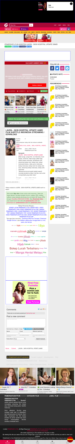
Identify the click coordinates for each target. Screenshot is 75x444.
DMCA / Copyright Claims (38, 364)
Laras (31, 240)
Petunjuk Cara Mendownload (18, 123)
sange (44, 231)
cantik (16, 240)
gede (31, 225)
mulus (39, 236)
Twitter (29, 46)
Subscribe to (10, 339)
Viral (28, 255)
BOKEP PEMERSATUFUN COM (37, 215)
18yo (41, 225)
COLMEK (11, 32)
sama (28, 225)
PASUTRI (38, 32)
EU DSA (51, 364)
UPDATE (43, 145)
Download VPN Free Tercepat (30, 218)
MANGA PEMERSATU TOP (18, 213)
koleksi (20, 236)
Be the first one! (30, 313)
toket (25, 225)
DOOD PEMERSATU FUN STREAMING (56, 429)
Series (24, 29)
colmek (22, 231)
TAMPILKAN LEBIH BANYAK (12, 182)
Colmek (27, 244)
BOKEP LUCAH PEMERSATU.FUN (19, 207)
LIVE (29, 32)
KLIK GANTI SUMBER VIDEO (36, 63)
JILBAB (25, 32)
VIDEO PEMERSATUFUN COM (29, 209)
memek (13, 231)
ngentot (43, 236)
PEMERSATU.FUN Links (37, 429)
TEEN (58, 32)
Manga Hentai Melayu (29, 252)
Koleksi (32, 244)
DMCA (64, 25)
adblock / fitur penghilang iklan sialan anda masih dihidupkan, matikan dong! (31, 119)
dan (12, 236)
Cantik (14, 252)
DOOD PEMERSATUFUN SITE (36, 213)
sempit (12, 240)
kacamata (37, 231)
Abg (25, 240)
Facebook (23, 46)
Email (21, 331)
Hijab (20, 244)
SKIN (33, 145)
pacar (35, 236)
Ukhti (29, 240)
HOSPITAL (38, 145)
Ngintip (37, 244)
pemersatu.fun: (11, 202)
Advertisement (48, 357)
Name (8, 331)
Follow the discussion (44, 309)
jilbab (27, 236)
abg (31, 231)
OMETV (33, 32)
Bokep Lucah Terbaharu (24, 248)
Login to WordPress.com (38, 329)
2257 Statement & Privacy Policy (17, 364)
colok (15, 225)
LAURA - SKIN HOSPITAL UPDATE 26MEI (30, 155)
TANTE (54, 32)
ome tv (38, 240)
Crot (35, 244)
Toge (34, 240)
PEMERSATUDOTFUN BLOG (19, 357)
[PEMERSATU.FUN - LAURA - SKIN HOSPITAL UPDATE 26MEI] (6, 25)
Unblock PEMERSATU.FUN (28, 361)
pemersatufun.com (31, 201)
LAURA (28, 145)
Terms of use (43, 361)
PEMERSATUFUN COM (26, 217)
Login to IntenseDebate (27, 329)
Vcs (44, 252)
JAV (22, 32)
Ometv (41, 248)
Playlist (64, 29)
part (41, 231)
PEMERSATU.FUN (21, 145)
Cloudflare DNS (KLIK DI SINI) (20, 199)
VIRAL (70, 32)
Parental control (11, 361)
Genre (16, 29)
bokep (32, 236)
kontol (34, 225)
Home (9, 29)
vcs (12, 225)
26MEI (17, 147)
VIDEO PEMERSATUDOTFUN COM (16, 215)
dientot (22, 225)
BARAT (6, 32)
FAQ (69, 25)
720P (55, 25)
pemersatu (15, 236)
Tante (45, 248)
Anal (11, 252)
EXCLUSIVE (17, 32)
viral (21, 240)
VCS (67, 32)
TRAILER (31, 91)
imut (37, 225)
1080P (59, 25)
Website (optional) (37, 331)
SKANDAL (49, 32)
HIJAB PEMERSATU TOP (25, 211)
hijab (18, 225)
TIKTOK (63, 32)
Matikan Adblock (37, 85)
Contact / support (36, 357)
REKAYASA (43, 32)
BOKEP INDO (34, 207)
